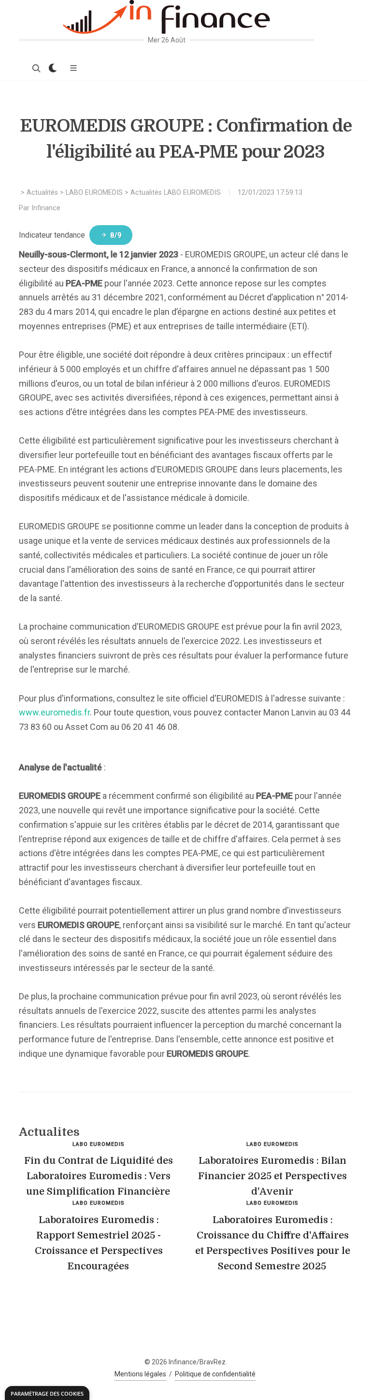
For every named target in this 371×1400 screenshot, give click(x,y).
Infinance (45, 208)
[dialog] (47, 1393)
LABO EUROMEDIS (94, 192)
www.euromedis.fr (54, 712)
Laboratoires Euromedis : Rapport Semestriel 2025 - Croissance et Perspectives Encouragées (99, 1243)
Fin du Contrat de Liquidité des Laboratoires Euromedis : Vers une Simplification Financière (98, 1176)
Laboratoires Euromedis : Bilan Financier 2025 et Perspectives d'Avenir (272, 1176)
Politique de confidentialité (215, 1374)
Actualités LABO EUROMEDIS (175, 192)
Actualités (42, 192)
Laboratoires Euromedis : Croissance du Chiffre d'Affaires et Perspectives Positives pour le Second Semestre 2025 (272, 1243)
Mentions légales (140, 1374)
